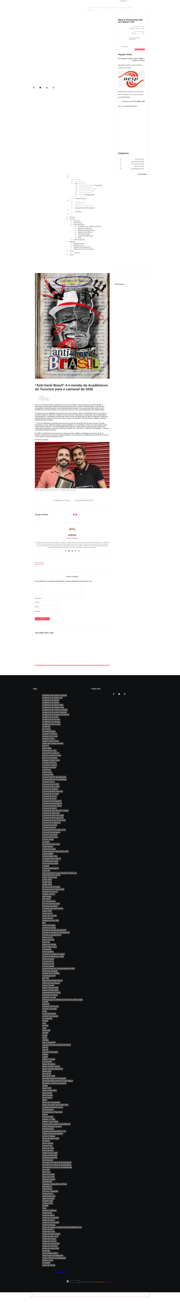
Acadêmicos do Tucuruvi (62, 500)
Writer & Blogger (72, 538)
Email (37, 607)
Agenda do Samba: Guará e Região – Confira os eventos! (66, 639)
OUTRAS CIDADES (79, 239)
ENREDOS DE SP (79, 245)
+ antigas (77, 253)
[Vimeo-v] (79, 551)
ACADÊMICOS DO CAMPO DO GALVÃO (89, 226)
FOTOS (71, 251)
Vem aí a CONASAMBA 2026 (127, 106)
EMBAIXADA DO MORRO (85, 232)
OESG (79, 238)
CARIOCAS (77, 221)
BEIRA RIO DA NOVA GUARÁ (86, 230)
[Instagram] (47, 88)
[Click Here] (146, 10)
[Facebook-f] (34, 88)
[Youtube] (40, 88)
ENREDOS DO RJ (79, 243)
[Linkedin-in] (72, 551)
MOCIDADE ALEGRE (84, 234)
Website (37, 611)
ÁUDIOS (71, 254)
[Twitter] (69, 551)
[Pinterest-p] (75, 551)
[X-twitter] (53, 88)
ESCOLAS (72, 219)
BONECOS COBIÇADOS (85, 228)
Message (125, 46)
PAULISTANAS (78, 223)
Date (131, 28)
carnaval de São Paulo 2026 (84, 500)
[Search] (146, 1)
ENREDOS (72, 241)
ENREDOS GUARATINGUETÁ (82, 247)
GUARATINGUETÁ (79, 224)
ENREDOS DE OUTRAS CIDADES (83, 249)
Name (37, 602)
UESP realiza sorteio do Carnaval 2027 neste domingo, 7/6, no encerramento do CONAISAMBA (131, 94)
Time (133, 33)
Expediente (60, 1272)
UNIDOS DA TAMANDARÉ (85, 236)
